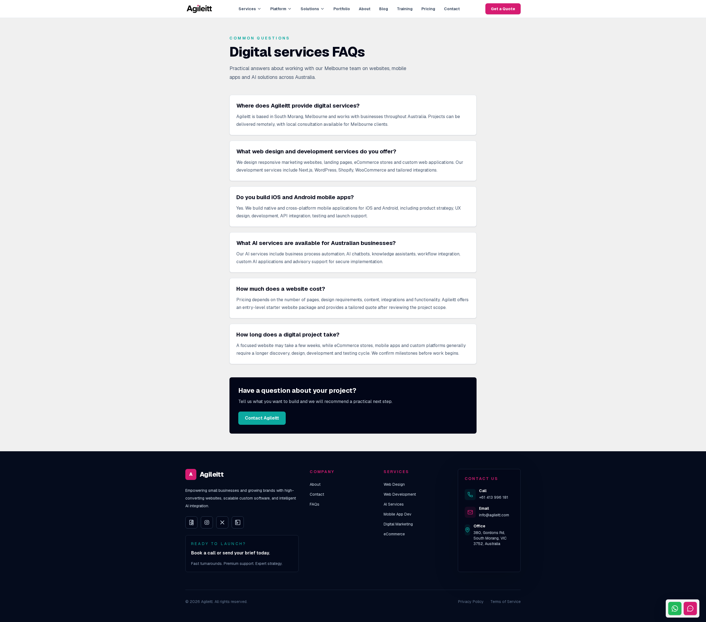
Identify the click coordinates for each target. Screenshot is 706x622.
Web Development (400, 494)
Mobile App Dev (397, 514)
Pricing (428, 8)
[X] (222, 522)
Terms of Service (505, 601)
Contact (452, 8)
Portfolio (341, 8)
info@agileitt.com (494, 514)
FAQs (314, 504)
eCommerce (394, 534)
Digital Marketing (398, 524)
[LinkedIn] (238, 522)
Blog (383, 8)
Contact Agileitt (262, 418)
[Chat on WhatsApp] (674, 608)
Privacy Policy (471, 601)
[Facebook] (191, 522)
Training (405, 8)
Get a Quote (503, 8)
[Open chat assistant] (690, 608)
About (364, 8)
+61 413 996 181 (493, 497)
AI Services (394, 504)
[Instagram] (207, 522)
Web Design (394, 484)
